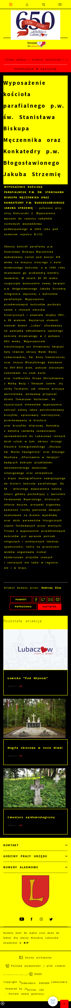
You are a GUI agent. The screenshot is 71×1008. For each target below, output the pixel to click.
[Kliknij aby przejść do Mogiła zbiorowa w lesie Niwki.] (35, 719)
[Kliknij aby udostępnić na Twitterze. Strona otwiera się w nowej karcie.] (43, 600)
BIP (26, 942)
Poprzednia (24, 69)
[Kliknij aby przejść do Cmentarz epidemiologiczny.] (35, 788)
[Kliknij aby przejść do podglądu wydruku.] (57, 600)
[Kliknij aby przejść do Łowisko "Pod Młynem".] (35, 649)
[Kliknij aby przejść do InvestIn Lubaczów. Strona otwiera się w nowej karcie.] (37, 44)
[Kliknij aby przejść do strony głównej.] (27, 4)
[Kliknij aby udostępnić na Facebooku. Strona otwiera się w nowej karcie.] (36, 600)
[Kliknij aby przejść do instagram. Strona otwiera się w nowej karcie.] (41, 919)
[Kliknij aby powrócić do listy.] (37, 69)
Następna (49, 69)
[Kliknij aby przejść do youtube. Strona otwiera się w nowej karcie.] (22, 919)
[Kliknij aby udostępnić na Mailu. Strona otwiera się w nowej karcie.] (50, 600)
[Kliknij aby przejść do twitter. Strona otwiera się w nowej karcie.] (51, 919)
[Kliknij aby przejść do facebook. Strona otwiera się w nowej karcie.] (32, 919)
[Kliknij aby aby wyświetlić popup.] (53, 1001)
